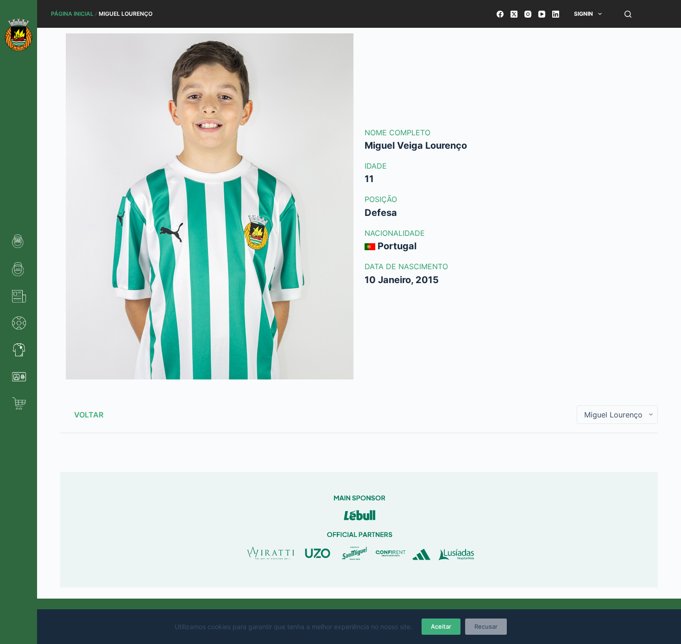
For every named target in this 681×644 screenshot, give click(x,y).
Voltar (88, 414)
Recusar (486, 626)
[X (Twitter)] (514, 14)
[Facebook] (500, 14)
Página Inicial (72, 13)
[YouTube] (541, 14)
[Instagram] (527, 14)
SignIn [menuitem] (583, 13)
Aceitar (441, 626)
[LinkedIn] (555, 14)
